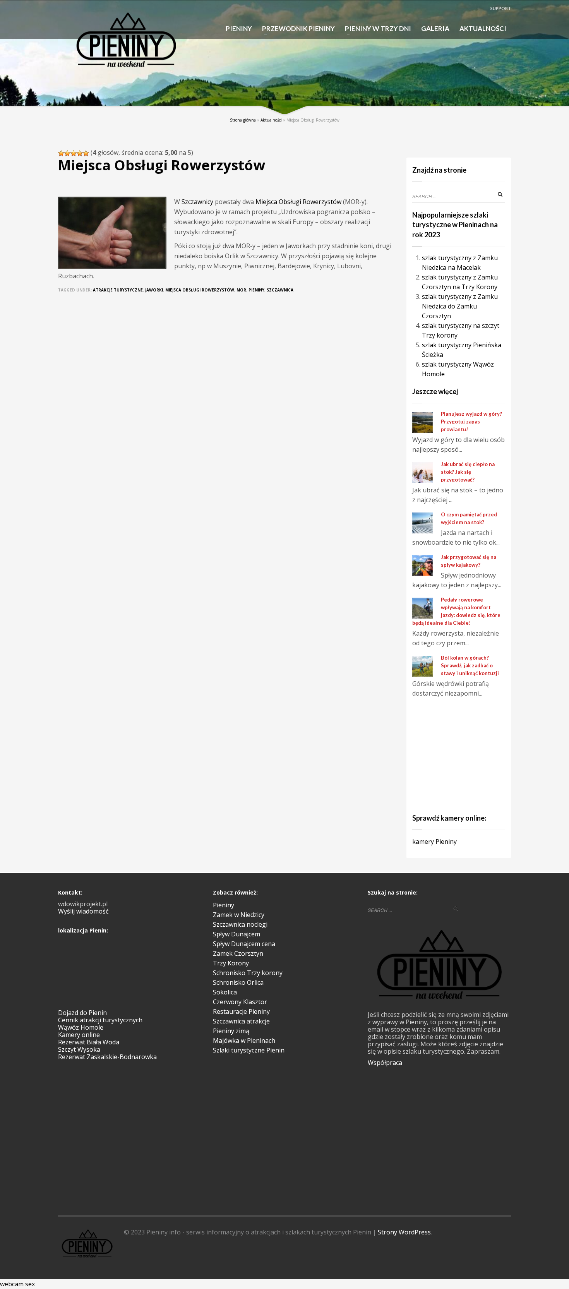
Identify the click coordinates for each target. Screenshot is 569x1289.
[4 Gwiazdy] (80, 153)
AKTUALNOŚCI (482, 28)
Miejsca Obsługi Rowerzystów (298, 201)
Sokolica (225, 992)
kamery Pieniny (434, 841)
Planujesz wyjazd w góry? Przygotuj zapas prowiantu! (471, 421)
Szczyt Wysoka (79, 1049)
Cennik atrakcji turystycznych (100, 1020)
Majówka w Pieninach (244, 1040)
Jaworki (154, 290)
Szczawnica (280, 290)
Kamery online (79, 1034)
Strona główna (243, 120)
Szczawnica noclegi (240, 924)
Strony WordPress (404, 1232)
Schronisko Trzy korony (248, 972)
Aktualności (271, 120)
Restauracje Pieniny (241, 1011)
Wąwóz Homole (80, 1027)
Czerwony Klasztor (240, 1002)
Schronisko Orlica (238, 982)
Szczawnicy (197, 201)
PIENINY (239, 28)
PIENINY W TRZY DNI (375, 28)
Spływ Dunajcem (236, 934)
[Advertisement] (460, 754)
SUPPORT (500, 8)
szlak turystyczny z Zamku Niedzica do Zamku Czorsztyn (460, 306)
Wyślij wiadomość (83, 911)
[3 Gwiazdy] (73, 153)
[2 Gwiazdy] (67, 153)
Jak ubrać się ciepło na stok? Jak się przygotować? (468, 472)
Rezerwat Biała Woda (88, 1042)
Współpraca (385, 1062)
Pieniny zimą (231, 1031)
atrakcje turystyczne (118, 290)
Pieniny (256, 290)
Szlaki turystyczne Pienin (248, 1050)
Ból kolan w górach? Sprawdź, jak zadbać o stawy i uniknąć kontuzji (470, 665)
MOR (241, 290)
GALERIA (435, 28)
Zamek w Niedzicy (238, 914)
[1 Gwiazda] (61, 153)
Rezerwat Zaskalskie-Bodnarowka (107, 1056)
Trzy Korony (231, 963)
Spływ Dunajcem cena (244, 943)
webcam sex (17, 1284)
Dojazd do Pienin (82, 1012)
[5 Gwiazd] (86, 153)
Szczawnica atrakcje (241, 1021)
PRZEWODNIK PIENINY (296, 28)
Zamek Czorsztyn (238, 953)
